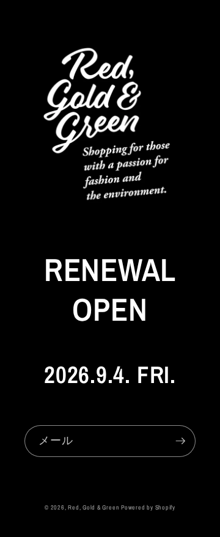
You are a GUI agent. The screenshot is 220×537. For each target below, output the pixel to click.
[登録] (180, 441)
